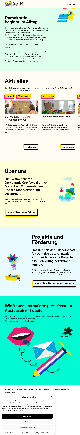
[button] (52, 397)
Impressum (44, 432)
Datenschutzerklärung (30, 432)
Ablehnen (27, 422)
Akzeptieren (27, 416)
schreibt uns (28, 321)
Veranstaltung (24, 96)
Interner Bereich (10, 392)
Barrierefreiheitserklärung (62, 390)
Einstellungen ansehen (27, 428)
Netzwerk (10, 96)
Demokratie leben (29, 56)
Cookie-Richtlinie (12, 432)
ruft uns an (14, 321)
